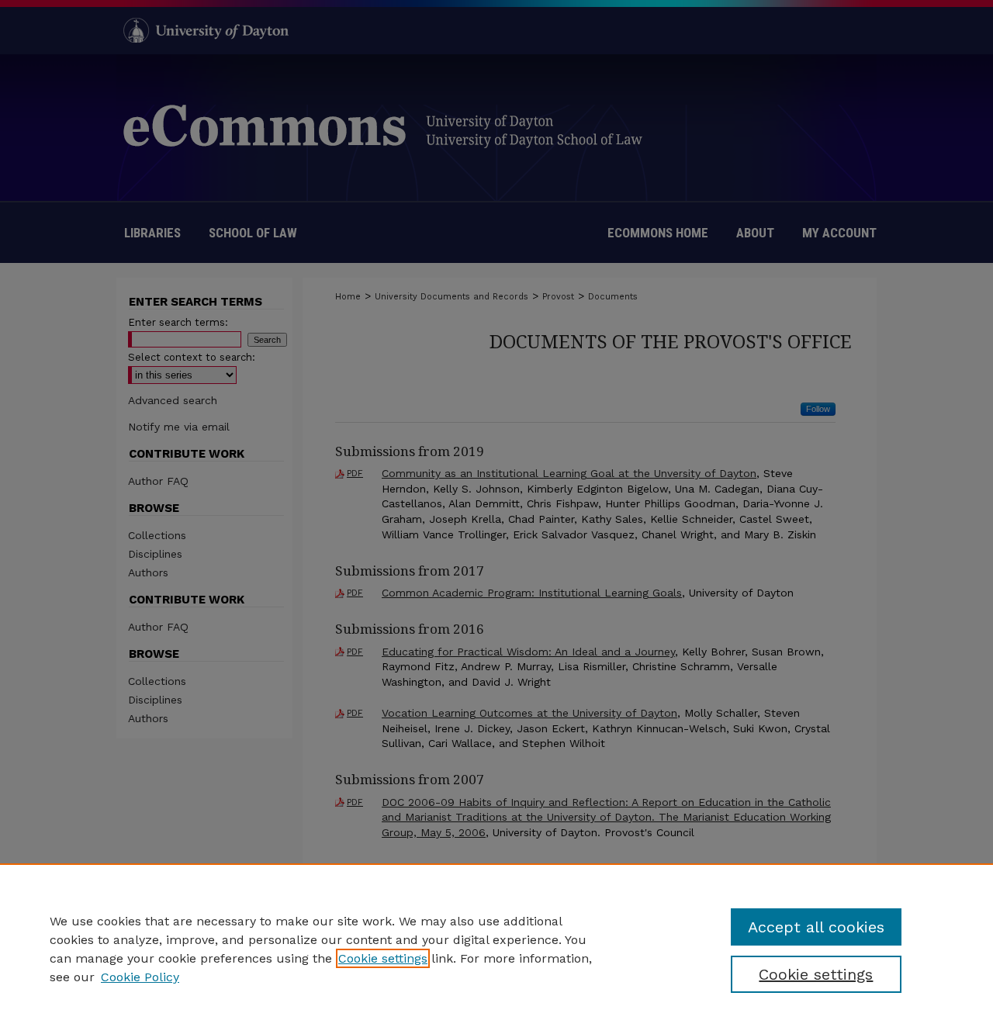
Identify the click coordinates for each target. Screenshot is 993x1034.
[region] (496, 948)
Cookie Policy (140, 977)
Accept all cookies (816, 927)
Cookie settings (382, 958)
